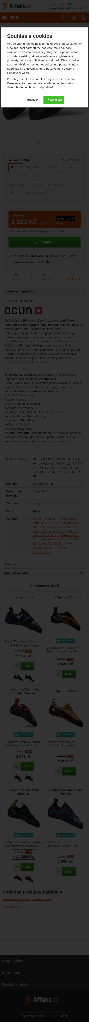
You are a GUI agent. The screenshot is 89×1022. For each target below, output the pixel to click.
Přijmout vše (54, 99)
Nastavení (33, 99)
